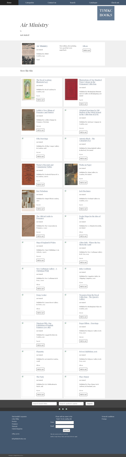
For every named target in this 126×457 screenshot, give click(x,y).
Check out (115, 2)
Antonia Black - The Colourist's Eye (87, 139)
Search (72, 2)
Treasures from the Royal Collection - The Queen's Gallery (89, 297)
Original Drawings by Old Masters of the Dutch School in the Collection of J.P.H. (90, 112)
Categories (29, 2)
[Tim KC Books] (106, 18)
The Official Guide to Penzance (44, 217)
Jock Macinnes (85, 191)
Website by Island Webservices (16, 455)
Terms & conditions (108, 416)
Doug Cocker (41, 295)
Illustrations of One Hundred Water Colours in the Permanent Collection (90, 82)
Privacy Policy (61, 436)
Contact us (52, 2)
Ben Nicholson (42, 191)
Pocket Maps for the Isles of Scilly (89, 217)
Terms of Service (71, 436)
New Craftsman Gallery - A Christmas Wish (46, 270)
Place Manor (84, 377)
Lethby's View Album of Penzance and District (45, 111)
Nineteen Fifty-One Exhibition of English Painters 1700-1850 (44, 325)
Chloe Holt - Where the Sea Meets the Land (89, 243)
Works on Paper (85, 165)
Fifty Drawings (42, 138)
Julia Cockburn (85, 269)
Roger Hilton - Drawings (88, 323)
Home (9, 2)
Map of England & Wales (46, 242)
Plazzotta (40, 351)
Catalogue (93, 2)
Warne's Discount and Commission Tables (44, 166)
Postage (104, 419)
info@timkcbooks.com (19, 439)
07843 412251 (15, 434)
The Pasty (40, 377)
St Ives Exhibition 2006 (88, 351)
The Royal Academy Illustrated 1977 (44, 81)
